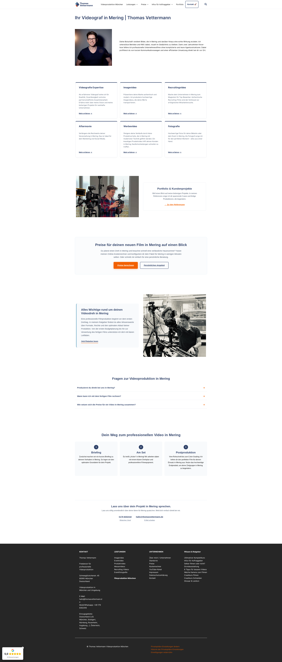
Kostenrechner (155, 566)
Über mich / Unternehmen (160, 558)
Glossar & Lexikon (191, 581)
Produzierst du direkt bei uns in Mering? (96, 388)
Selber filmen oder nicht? (194, 563)
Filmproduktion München (125, 578)
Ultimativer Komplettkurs (194, 558)
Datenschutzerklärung (158, 575)
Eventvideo (119, 561)
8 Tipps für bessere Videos (195, 569)
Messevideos (119, 566)
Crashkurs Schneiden (193, 578)
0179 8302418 (125, 518)
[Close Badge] (23, 648)
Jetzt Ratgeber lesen (89, 341)
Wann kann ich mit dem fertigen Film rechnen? (99, 396)
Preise (151, 563)
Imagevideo (119, 558)
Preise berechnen (125, 265)
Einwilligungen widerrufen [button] (161, 652)
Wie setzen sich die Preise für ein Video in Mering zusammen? (106, 405)
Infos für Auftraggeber (193, 561)
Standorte (153, 561)
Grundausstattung (191, 566)
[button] (136, 4)
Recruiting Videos (121, 569)
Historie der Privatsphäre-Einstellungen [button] (167, 649)
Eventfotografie (120, 572)
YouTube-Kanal (155, 569)
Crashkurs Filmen (191, 575)
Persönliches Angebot (154, 265)
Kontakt (152, 578)
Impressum (153, 572)
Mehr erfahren (84, 113)
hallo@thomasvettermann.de (149, 518)
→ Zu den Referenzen (174, 205)
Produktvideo (119, 563)
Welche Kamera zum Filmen (195, 572)
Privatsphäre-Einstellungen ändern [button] (165, 646)
